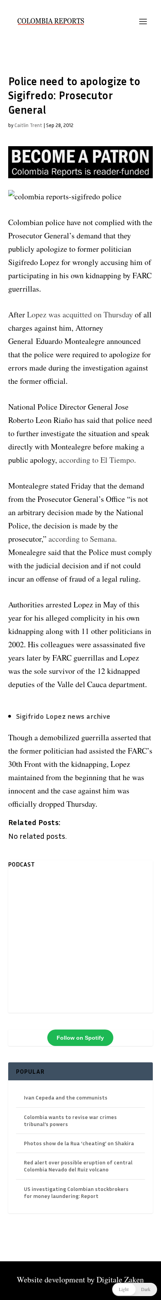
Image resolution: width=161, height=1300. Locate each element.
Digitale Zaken (120, 1279)
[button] (134, 1289)
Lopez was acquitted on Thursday (80, 314)
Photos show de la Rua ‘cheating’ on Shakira (79, 1143)
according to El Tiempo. (97, 460)
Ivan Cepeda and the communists (65, 1097)
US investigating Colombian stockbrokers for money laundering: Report (76, 1192)
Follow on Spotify (80, 1038)
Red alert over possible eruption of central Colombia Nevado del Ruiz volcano (78, 1166)
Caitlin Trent (28, 125)
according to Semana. (82, 539)
